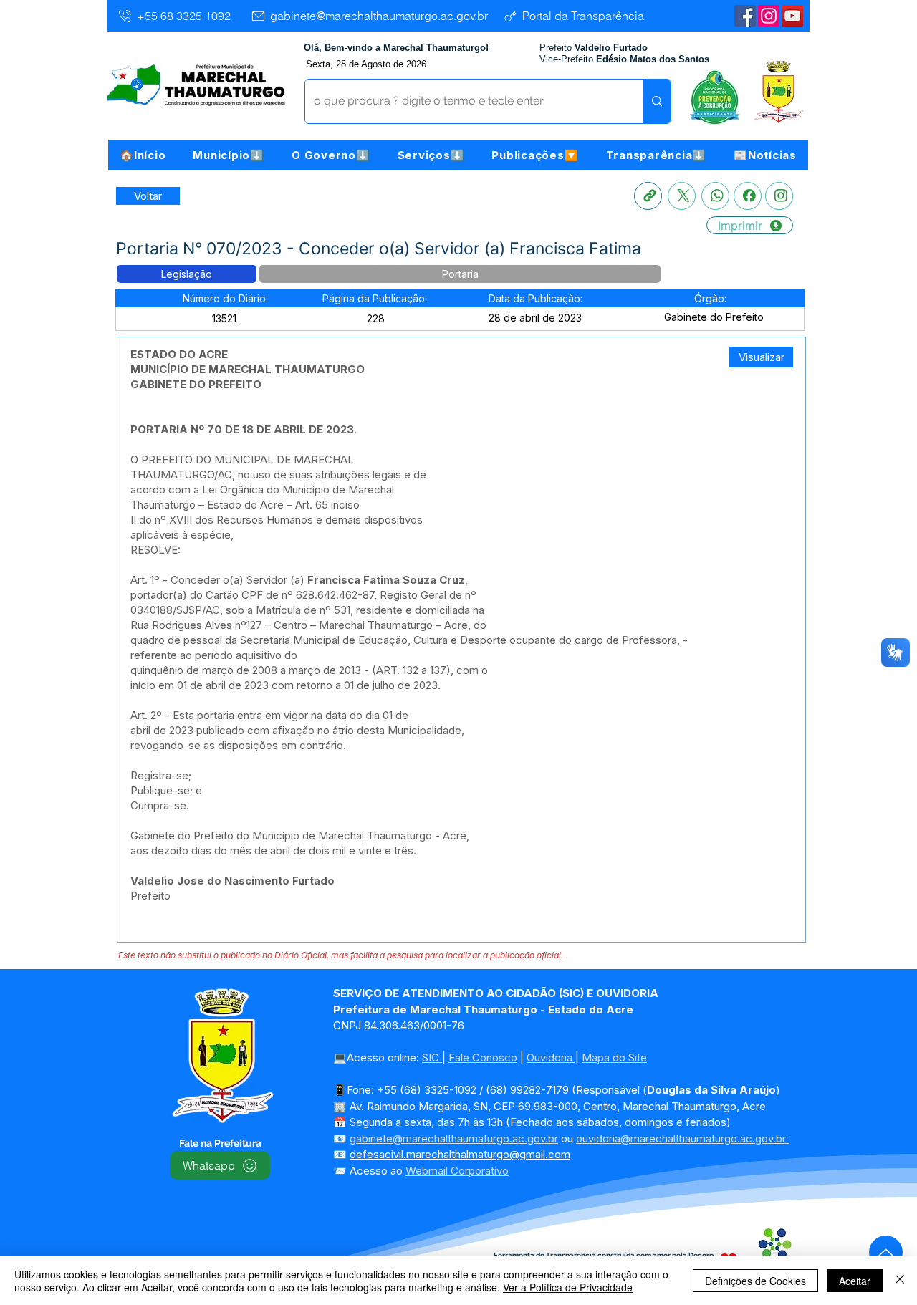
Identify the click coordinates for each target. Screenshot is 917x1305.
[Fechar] (899, 1281)
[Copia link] (648, 196)
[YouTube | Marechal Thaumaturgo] (792, 16)
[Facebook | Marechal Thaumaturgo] (745, 16)
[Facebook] (748, 196)
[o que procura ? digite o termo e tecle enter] (657, 101)
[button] (228, 155)
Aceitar (854, 1280)
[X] (682, 196)
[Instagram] (768, 16)
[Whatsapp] (715, 196)
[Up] (886, 1252)
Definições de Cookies (755, 1280)
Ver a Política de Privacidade (568, 1287)
